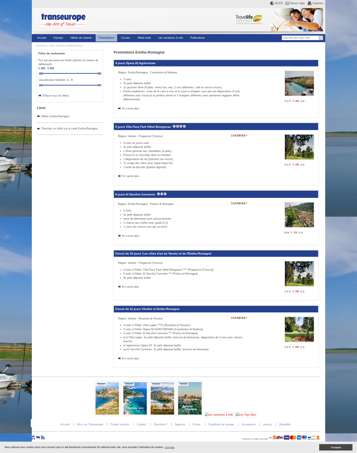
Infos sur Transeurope (90, 424)
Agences (180, 424)
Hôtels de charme (81, 37)
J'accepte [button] (336, 447)
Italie (51, 45)
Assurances (249, 424)
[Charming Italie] (135, 414)
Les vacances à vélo (170, 37)
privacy (267, 424)
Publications (197, 37)
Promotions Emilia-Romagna (69, 45)
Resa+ (297, 3)
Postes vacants (120, 424)
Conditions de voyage (221, 424)
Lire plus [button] (170, 447)
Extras (197, 424)
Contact (141, 424)
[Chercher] (321, 38)
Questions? (160, 424)
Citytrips (58, 37)
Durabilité (284, 424)
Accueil (41, 37)
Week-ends (144, 37)
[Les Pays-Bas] (245, 414)
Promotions (106, 37)
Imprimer (318, 3)
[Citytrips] (190, 414)
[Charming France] (107, 414)
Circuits (125, 37)
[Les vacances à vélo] (219, 414)
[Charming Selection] (162, 414)
